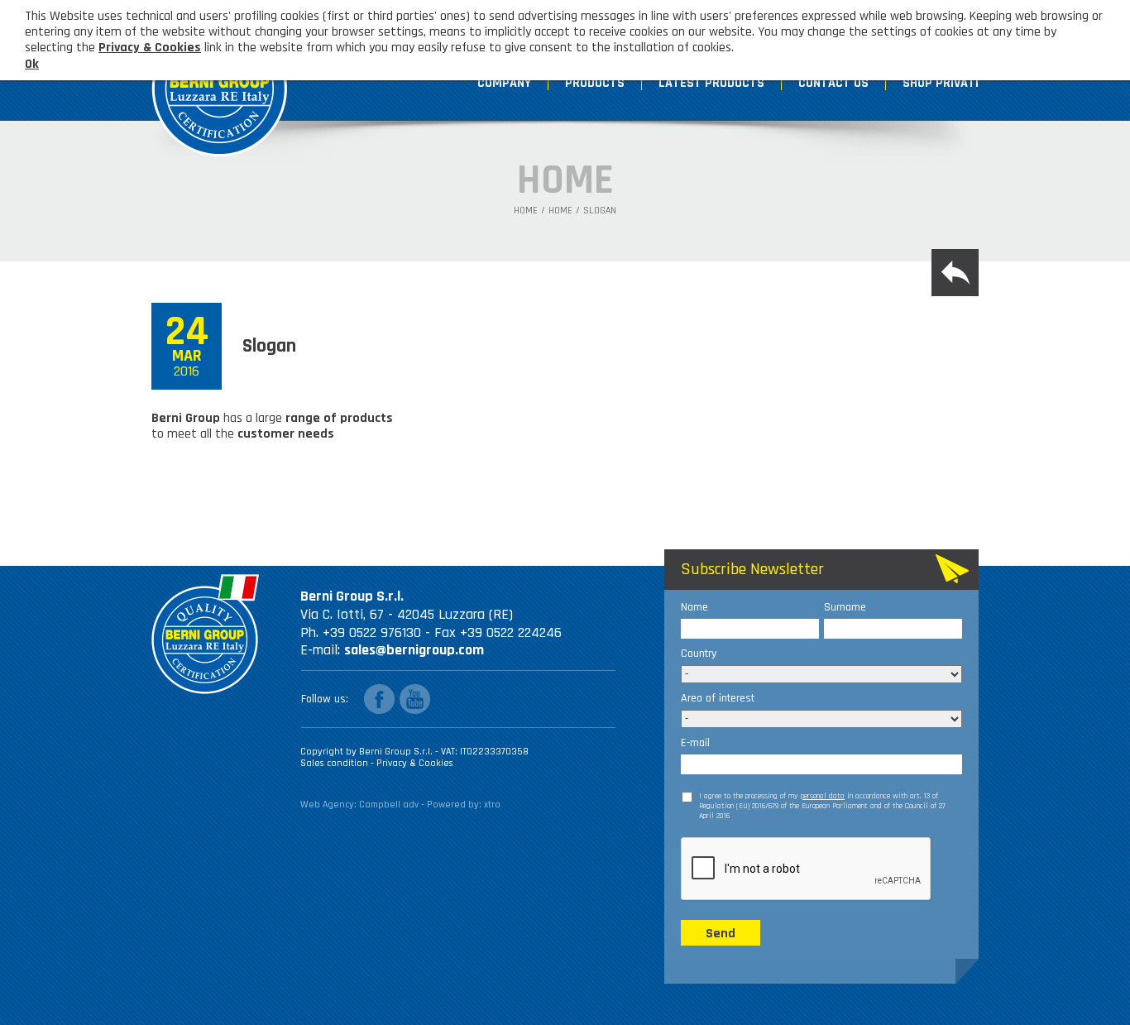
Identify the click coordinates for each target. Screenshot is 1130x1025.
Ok (32, 64)
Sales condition (335, 763)
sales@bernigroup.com (414, 649)
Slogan (599, 211)
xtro (492, 804)
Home (526, 211)
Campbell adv (389, 804)
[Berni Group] (220, 81)
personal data (823, 796)
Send (720, 933)
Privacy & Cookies (414, 763)
